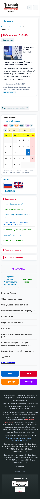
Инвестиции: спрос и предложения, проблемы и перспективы (16, 223)
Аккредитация (20, 466)
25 (32, 158)
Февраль (12, 130)
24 (28, 158)
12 (6, 152)
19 (6, 158)
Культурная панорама (14, 257)
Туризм (10, 374)
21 (14, 158)
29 (19, 165)
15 (19, 152)
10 (28, 146)
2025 (5, 125)
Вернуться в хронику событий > (15, 108)
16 (23, 152)
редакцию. (10, 432)
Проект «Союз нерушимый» (13, 204)
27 (10, 165)
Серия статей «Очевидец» (13, 240)
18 (32, 152)
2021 (27, 125)
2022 (21, 125)
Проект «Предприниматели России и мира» (16, 216)
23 (23, 158)
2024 (11, 125)
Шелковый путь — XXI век (12, 235)
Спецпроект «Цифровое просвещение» (17, 230)
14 (14, 152)
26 (6, 165)
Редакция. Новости (13, 250)
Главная (4, 27)
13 (10, 152)
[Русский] (7, 185)
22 (19, 158)
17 (28, 152)
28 (14, 165)
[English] (18, 185)
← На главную (7, 21)
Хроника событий (15, 27)
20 (10, 158)
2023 (16, 125)
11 (32, 146)
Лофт (28, 374)
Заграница (10, 382)
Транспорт (28, 382)
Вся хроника (8, 40)
